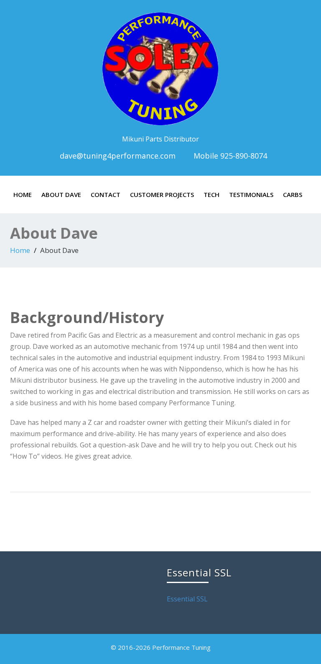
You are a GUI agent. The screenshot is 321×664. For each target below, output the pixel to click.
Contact (105, 194)
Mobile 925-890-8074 (229, 156)
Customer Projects (162, 194)
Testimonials (251, 194)
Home (22, 194)
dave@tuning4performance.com (118, 156)
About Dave (61, 194)
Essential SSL (187, 598)
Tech (211, 194)
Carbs (292, 194)
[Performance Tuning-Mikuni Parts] (160, 67)
